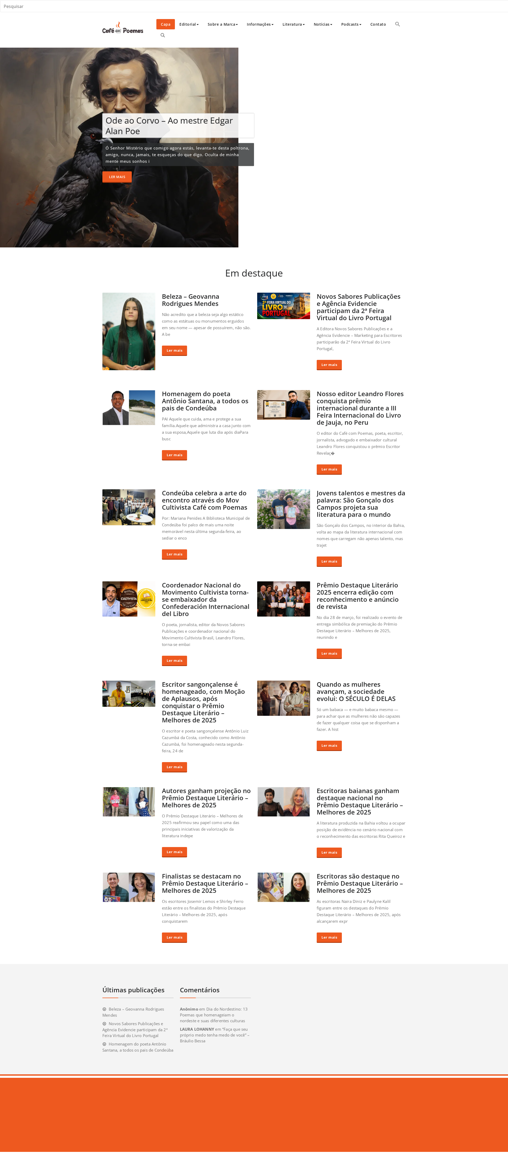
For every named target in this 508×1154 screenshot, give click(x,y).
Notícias (322, 24)
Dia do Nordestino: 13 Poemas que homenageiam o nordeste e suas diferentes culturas (214, 1014)
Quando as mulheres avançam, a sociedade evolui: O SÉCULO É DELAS (356, 691)
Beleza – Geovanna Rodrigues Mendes (190, 300)
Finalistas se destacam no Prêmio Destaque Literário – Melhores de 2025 (205, 883)
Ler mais (117, 176)
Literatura (292, 24)
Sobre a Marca (221, 24)
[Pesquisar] (163, 35)
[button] (398, 24)
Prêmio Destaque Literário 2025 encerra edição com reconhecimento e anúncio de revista (358, 596)
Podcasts (350, 24)
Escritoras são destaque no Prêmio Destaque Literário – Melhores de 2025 (360, 883)
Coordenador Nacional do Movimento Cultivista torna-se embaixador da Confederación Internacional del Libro (206, 599)
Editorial (187, 24)
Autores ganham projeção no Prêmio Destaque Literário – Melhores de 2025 (206, 797)
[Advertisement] (159, 1115)
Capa (165, 24)
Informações (259, 24)
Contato (378, 24)
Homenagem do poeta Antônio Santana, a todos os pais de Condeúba (205, 400)
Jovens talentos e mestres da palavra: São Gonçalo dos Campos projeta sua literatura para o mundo (361, 503)
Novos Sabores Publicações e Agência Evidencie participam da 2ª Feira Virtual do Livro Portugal (359, 307)
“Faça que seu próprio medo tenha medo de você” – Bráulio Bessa (215, 1034)
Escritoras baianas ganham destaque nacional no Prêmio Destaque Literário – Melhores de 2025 (360, 801)
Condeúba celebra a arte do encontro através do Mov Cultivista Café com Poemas (204, 500)
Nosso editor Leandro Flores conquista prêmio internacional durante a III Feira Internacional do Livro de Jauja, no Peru (360, 408)
